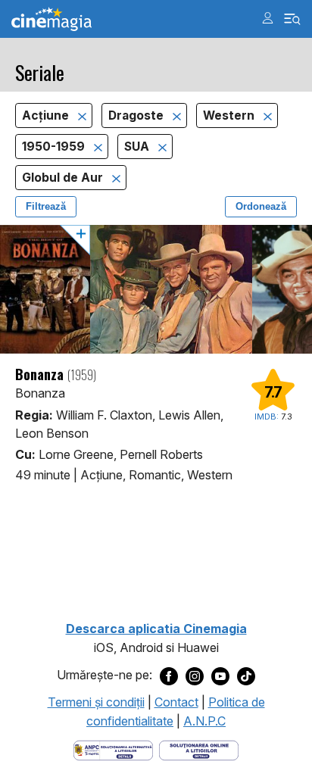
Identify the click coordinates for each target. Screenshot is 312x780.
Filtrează (46, 206)
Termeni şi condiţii (96, 702)
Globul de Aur (64, 177)
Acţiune (47, 115)
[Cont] (267, 17)
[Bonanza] (156, 289)
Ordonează (261, 206)
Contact (176, 702)
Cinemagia (51, 19)
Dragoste (137, 115)
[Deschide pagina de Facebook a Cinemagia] (169, 675)
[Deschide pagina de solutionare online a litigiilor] (199, 749)
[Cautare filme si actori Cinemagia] (292, 19)
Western (230, 115)
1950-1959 (55, 146)
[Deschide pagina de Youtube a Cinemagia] (220, 675)
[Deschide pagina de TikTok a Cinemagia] (246, 675)
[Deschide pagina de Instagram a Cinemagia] (195, 675)
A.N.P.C (204, 721)
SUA (138, 146)
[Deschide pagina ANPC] (113, 749)
